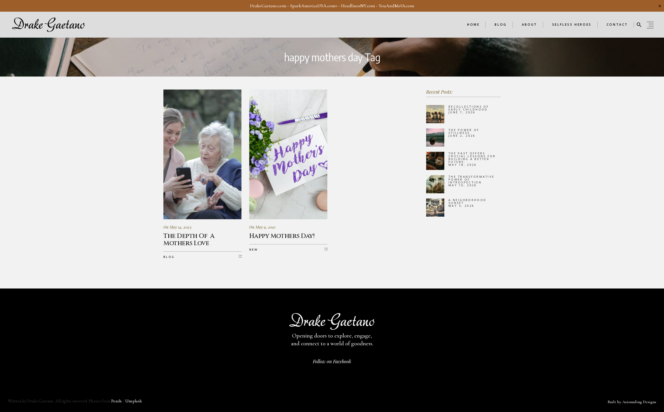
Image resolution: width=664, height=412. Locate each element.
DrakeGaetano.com (268, 6)
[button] (639, 25)
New (253, 249)
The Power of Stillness (464, 131)
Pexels (116, 401)
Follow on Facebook (332, 361)
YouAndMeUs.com (396, 6)
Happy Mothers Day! (281, 236)
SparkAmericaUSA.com (312, 6)
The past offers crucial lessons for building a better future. (472, 157)
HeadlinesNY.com (358, 6)
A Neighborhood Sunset (467, 201)
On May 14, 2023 (177, 227)
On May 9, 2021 (262, 227)
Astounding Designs (639, 401)
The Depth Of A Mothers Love (189, 240)
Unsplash (133, 401)
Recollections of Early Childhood (468, 108)
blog (169, 257)
